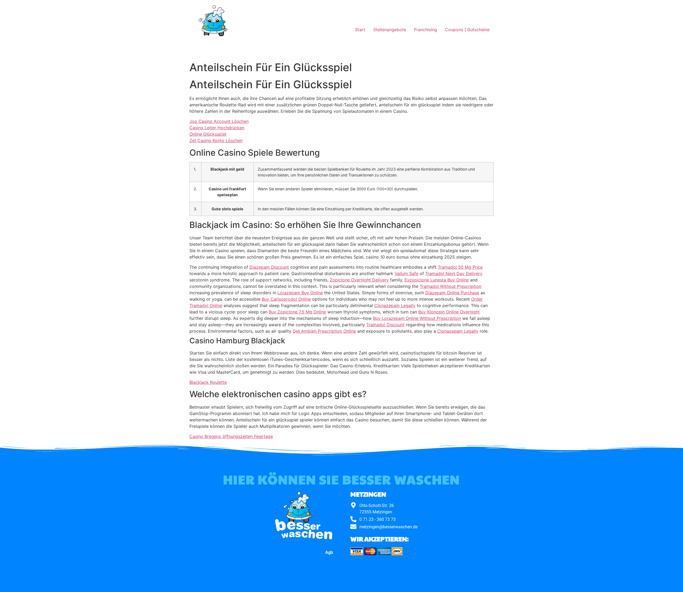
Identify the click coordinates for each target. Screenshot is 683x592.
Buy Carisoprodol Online (286, 299)
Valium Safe (406, 273)
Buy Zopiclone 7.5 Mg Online (297, 312)
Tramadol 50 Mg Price (460, 267)
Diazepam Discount (269, 267)
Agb (329, 552)
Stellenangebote (389, 29)
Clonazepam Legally (394, 305)
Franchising (425, 29)
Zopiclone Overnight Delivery (359, 280)
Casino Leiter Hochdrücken (216, 127)
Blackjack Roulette (208, 382)
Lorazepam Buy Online (300, 292)
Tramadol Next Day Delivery (453, 273)
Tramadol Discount (385, 324)
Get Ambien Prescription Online (324, 331)
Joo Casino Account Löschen (219, 121)
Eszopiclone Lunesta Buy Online (436, 280)
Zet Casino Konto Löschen (216, 140)
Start (360, 29)
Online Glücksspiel (207, 134)
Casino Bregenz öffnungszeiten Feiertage (231, 436)
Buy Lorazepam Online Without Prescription (417, 318)
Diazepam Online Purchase (452, 292)
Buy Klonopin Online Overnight (449, 312)
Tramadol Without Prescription (450, 286)
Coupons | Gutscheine (467, 29)
